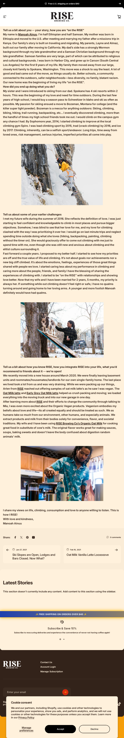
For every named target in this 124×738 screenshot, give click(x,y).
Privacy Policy (26, 717)
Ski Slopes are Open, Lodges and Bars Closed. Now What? (33, 556)
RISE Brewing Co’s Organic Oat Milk (79, 423)
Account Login (48, 666)
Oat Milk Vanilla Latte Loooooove (88, 555)
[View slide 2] (64, 639)
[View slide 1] (60, 639)
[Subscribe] (65, 692)
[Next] (119, 3)
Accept (60, 729)
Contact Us (46, 662)
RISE (20, 388)
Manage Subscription (51, 671)
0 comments (115, 537)
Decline (94, 729)
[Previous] (4, 3)
